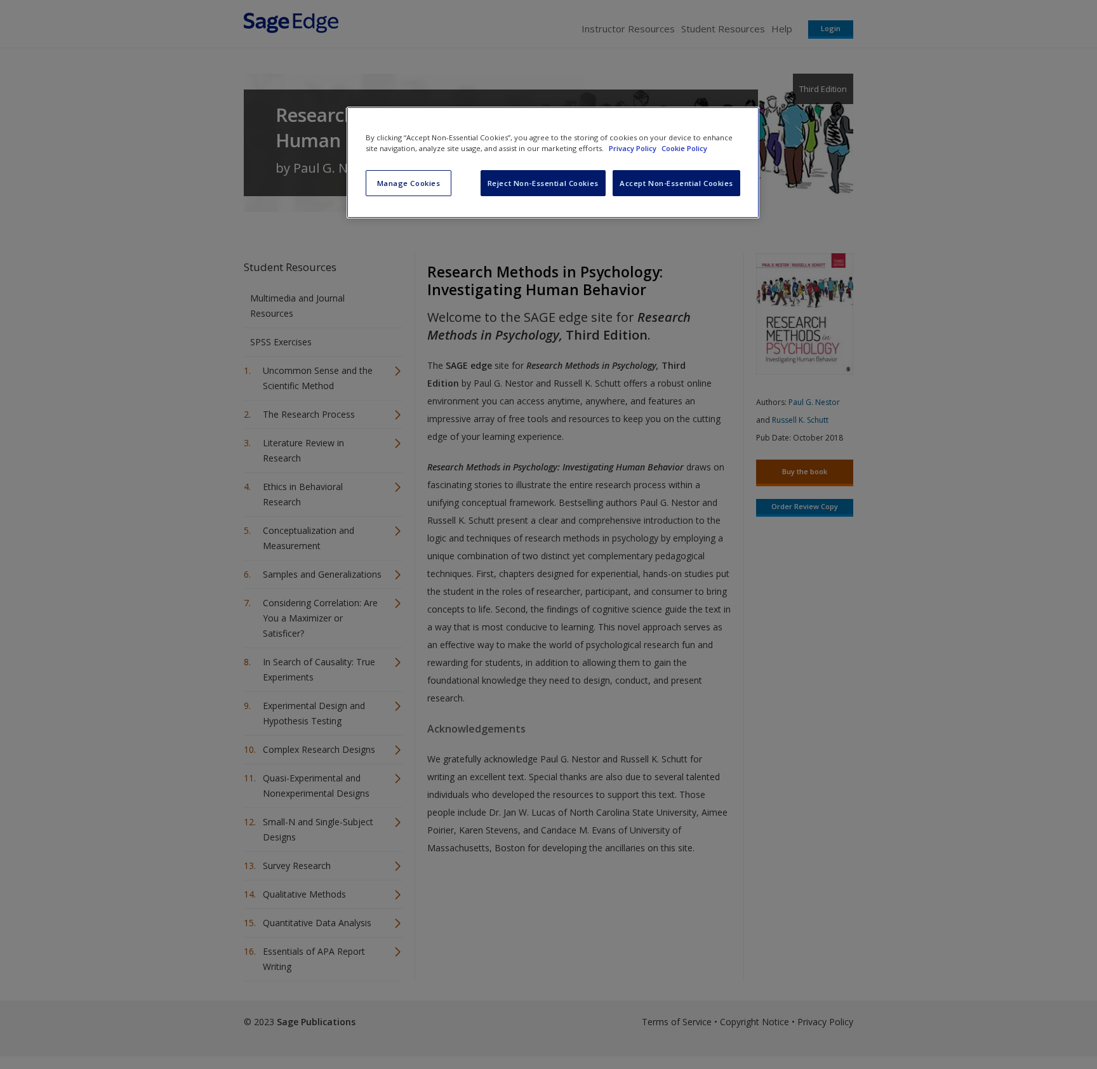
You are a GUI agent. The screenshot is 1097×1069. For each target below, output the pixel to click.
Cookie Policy (684, 148)
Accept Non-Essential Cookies (676, 183)
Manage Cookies (409, 183)
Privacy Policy (633, 148)
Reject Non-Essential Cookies (543, 183)
